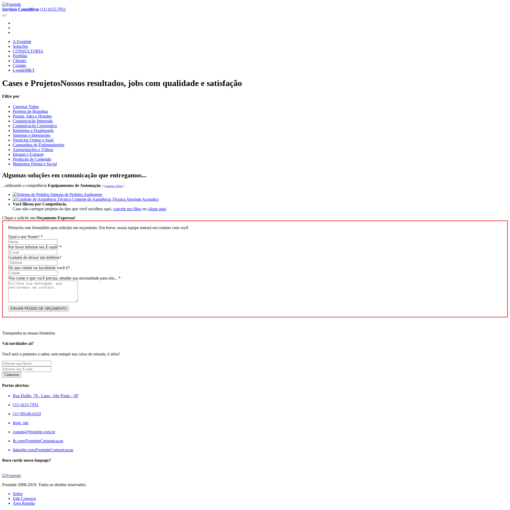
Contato (19, 65)
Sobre (18, 493)
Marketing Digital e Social (35, 164)
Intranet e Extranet (28, 154)
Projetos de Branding (30, 111)
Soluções (20, 46)
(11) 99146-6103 (27, 414)
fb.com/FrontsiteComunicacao (38, 441)
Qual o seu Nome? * (25, 236)
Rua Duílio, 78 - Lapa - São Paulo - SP (45, 395)
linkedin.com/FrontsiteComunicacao (43, 450)
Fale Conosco (24, 498)
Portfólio (20, 56)
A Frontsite (22, 41)
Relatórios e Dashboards (33, 130)
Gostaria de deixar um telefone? (34, 257)
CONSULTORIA (28, 51)
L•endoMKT (24, 70)
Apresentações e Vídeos (33, 149)
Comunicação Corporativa (35, 125)
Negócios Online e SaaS (33, 140)
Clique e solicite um (38, 218)
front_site (20, 423)
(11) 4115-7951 (53, 9)
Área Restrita (24, 503)
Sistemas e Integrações (31, 135)
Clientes (19, 60)
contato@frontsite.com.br (34, 432)
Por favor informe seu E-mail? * (35, 247)
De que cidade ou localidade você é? (39, 267)
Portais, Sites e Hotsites (32, 116)
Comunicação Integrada (33, 121)
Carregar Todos (26, 106)
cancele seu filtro (127, 209)
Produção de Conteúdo (32, 159)
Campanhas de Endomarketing (38, 145)
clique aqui (157, 209)
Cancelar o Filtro (113, 186)
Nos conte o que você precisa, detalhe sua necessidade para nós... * (64, 278)
